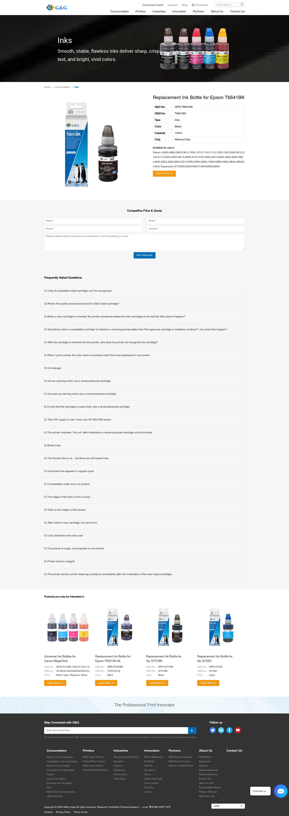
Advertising (119, 779)
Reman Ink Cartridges (58, 766)
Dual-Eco (149, 788)
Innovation (152, 750)
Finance (118, 766)
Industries (121, 750)
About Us (205, 750)
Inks (76, 87)
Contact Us (234, 750)
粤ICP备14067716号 (160, 807)
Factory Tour (205, 779)
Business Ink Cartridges (59, 783)
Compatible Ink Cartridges (60, 770)
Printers (88, 750)
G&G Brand (205, 757)
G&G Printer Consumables (61, 792)
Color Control (151, 783)
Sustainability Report (210, 788)
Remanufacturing (208, 775)
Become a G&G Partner (181, 766)
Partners (175, 750)
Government (120, 775)
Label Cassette (55, 796)
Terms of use (80, 812)
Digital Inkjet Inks (153, 779)
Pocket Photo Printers (94, 761)
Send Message (145, 255)
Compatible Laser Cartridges (62, 761)
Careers (203, 766)
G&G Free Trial (207, 796)
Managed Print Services (126, 757)
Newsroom (204, 761)
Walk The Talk (206, 783)
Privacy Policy (63, 812)
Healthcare (119, 770)
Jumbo (50, 775)
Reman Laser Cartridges (60, 757)
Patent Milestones (153, 757)
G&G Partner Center (179, 761)
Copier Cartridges (56, 779)
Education (119, 761)
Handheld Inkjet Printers (95, 770)
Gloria (147, 775)
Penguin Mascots (208, 792)
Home (47, 87)
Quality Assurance (208, 770)
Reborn (148, 766)
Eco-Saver (149, 770)
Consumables (62, 87)
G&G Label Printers (93, 766)
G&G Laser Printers (93, 757)
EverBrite (149, 761)
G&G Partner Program (180, 757)
